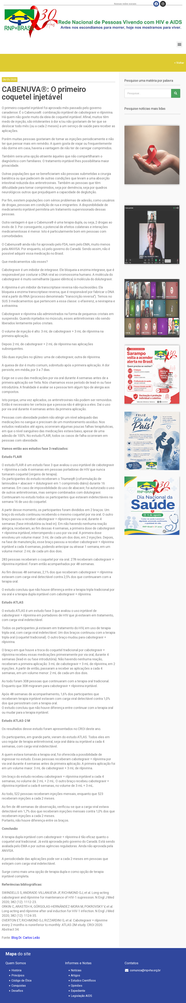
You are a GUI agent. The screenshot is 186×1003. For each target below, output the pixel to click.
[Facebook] (156, 4)
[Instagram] (163, 4)
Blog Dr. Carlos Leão (25, 937)
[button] (179, 44)
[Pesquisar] (175, 93)
